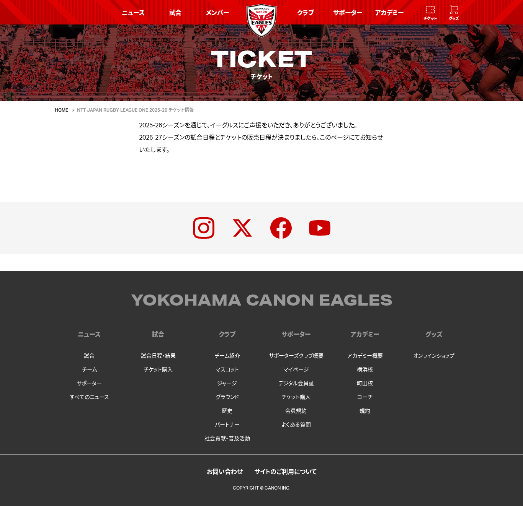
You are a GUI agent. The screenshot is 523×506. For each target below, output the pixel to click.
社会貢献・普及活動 (227, 438)
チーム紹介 (227, 356)
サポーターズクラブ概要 (296, 356)
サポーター (347, 12)
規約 (365, 411)
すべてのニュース (89, 397)
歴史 (227, 411)
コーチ (365, 397)
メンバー (217, 12)
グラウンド (227, 397)
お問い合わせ (225, 471)
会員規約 (296, 411)
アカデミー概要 (365, 356)
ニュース (133, 12)
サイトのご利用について (285, 471)
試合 (175, 12)
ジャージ (227, 383)
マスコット (227, 370)
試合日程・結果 (158, 356)
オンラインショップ (433, 356)
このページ (334, 138)
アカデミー (389, 12)
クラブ (305, 12)
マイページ (296, 370)
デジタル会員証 (296, 383)
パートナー (227, 425)
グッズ (433, 335)
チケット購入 (158, 370)
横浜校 (365, 370)
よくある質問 (296, 425)
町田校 (365, 383)
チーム (89, 370)
